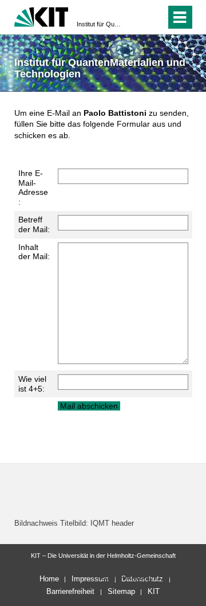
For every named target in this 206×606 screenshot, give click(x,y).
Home (49, 578)
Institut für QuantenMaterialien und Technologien (99, 24)
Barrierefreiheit (70, 591)
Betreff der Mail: (34, 224)
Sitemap (121, 591)
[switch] (136, 17)
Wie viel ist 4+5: (32, 383)
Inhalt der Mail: (34, 252)
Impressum (90, 578)
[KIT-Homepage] (41, 16)
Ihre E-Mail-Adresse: (33, 187)
